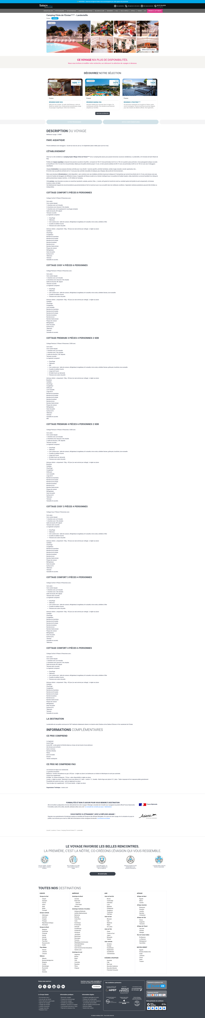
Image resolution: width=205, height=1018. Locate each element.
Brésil (76, 958)
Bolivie (76, 956)
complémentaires (74, 730)
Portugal (44, 910)
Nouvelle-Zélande (112, 968)
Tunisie (141, 902)
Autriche (44, 917)
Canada (76, 899)
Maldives (109, 923)
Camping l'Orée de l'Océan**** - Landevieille (67, 15)
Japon (109, 935)
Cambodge (110, 900)
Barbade (76, 917)
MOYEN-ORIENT (142, 947)
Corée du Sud (110, 933)
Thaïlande (110, 912)
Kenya (141, 920)
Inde (108, 921)
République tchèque (47, 923)
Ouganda (142, 922)
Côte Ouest (78, 904)
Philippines (110, 908)
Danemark (45, 931)
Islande (44, 937)
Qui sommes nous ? (44, 997)
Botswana (142, 907)
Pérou (76, 966)
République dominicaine (81, 942)
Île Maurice (142, 937)
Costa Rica (77, 919)
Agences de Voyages (44, 1002)
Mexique (76, 906)
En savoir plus (102, 874)
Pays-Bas (44, 941)
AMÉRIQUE (75, 893)
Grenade (76, 926)
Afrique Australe (142, 905)
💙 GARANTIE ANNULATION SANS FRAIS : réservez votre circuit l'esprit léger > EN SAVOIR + (102, 1)
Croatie (44, 964)
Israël (140, 953)
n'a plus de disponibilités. (102, 59)
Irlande (44, 935)
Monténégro (45, 966)
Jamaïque (77, 934)
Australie (109, 960)
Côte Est (77, 902)
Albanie (44, 958)
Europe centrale (44, 912)
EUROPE (42, 893)
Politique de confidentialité (90, 999)
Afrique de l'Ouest (142, 926)
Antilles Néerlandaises (80, 913)
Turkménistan (111, 953)
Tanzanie (142, 924)
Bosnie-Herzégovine (47, 960)
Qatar (140, 959)
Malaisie (109, 906)
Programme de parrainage (68, 999)
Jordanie (141, 955)
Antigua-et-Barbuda (79, 911)
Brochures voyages (66, 997)
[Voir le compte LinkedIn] (63, 986)
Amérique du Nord (77, 896)
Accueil (48, 830)
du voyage (66, 131)
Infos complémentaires (131, 122)
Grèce (43, 904)
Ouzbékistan (110, 951)
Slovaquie (45, 924)
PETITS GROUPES (59, 10)
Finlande (44, 933)
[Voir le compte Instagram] (58, 986)
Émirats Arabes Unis (145, 952)
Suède (44, 945)
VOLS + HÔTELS (125, 10)
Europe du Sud (44, 896)
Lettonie (44, 951)
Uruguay (76, 968)
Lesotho (141, 911)
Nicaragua (77, 938)
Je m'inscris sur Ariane (103, 818)
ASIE (106, 893)
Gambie (141, 930)
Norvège (44, 939)
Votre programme (74, 122)
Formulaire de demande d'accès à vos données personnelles (92, 1001)
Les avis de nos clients (45, 999)
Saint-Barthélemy (79, 944)
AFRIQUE (139, 893)
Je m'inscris (96, 986)
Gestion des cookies (88, 1008)
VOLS (116, 10)
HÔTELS (133, 10)
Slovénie (44, 972)
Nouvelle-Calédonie (112, 966)
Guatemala (77, 930)
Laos (108, 904)
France (58, 830)
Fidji (108, 962)
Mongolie (109, 937)
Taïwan (109, 939)
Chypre (44, 899)
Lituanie (44, 953)
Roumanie (45, 968)
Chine (108, 931)
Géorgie (109, 946)
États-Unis (77, 900)
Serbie (44, 970)
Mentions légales (87, 1006)
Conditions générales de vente (91, 997)
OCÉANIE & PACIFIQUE (111, 958)
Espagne (44, 900)
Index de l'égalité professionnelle (91, 1004)
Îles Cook (109, 964)
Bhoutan (109, 919)
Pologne (44, 921)
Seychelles (142, 943)
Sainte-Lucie (77, 950)
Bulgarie (44, 962)
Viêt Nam (109, 914)
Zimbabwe (142, 915)
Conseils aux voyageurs (67, 1002)
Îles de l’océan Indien (143, 935)
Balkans (42, 956)
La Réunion (142, 939)
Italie (43, 906)
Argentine (77, 954)
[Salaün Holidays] (46, 6)
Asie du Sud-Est (109, 896)
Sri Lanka (109, 926)
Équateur (77, 964)
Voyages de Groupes (44, 1004)
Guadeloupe (77, 928)
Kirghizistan (110, 950)
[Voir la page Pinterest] (49, 986)
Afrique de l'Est (141, 917)
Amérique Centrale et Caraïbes (81, 909)
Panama (76, 940)
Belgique (44, 929)
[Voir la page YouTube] (54, 986)
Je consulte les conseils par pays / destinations (98, 807)
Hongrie (44, 919)
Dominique (77, 923)
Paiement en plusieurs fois (68, 1008)
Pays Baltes (43, 947)
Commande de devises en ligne (69, 1006)
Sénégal (141, 932)
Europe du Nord (44, 927)
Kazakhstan (110, 948)
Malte (43, 908)
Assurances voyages (66, 1001)
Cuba (75, 921)
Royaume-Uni (46, 943)
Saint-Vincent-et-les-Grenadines (83, 948)
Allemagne (45, 915)
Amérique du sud (77, 952)
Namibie (141, 913)
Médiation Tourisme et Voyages (69, 1004)
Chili (75, 960)
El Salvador (77, 924)
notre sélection (102, 73)
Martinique (77, 936)
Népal (108, 924)
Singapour (110, 910)
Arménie (109, 944)
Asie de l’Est (108, 929)
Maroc (141, 900)
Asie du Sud (108, 916)
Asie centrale (108, 941)
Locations (53, 830)
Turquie (141, 961)
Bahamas (77, 915)
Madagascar (142, 941)
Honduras (77, 932)
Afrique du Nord (141, 896)
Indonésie (109, 902)
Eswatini (141, 909)
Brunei (109, 899)
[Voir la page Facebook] (40, 986)
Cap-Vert (141, 928)
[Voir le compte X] (44, 986)
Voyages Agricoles (44, 1008)
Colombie (77, 962)
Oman (141, 957)
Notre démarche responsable (46, 1001)
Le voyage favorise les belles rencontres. (102, 848)
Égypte (141, 899)
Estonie (44, 950)
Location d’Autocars (44, 1006)
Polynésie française (112, 970)
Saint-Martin (77, 946)
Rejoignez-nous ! (43, 1010)
